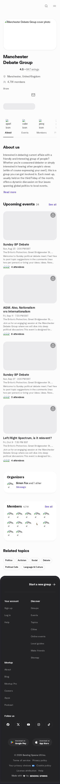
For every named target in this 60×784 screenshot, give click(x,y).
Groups (35, 608)
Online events (38, 636)
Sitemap (35, 658)
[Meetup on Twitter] (18, 724)
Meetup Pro (10, 684)
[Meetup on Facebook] (8, 724)
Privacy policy (39, 760)
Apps (7, 698)
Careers (8, 691)
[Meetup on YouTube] (28, 724)
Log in (7, 615)
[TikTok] (48, 724)
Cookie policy (43, 766)
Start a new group (40, 584)
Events (34, 615)
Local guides (37, 644)
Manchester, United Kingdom (23, 76)
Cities (34, 629)
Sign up (8, 608)
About (7, 670)
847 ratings (32, 69)
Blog (6, 677)
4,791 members (16, 82)
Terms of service (21, 760)
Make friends (38, 651)
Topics (34, 622)
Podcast (8, 705)
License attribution (26, 771)
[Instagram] (38, 724)
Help (6, 622)
